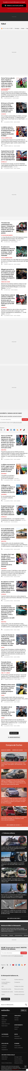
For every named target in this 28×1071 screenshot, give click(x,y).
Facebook (4, 430)
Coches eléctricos (18, 935)
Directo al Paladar (5, 1036)
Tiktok (24, 430)
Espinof (16, 1029)
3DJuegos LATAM (18, 1057)
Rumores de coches (6, 989)
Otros (2, 647)
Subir (22, 1010)
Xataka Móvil (4, 1019)
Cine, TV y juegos (5, 672)
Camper (22, 28)
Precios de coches (18, 989)
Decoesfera (4, 1047)
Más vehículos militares (13, 918)
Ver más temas (5, 999)
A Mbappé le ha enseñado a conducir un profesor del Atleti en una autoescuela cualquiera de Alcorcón (8, 489)
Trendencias (4, 1045)
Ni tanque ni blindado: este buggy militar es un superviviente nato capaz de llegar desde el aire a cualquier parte (13, 880)
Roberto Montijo (8, 145)
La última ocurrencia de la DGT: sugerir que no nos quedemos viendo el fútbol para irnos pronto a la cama (8, 468)
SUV (3, 986)
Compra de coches (14, 745)
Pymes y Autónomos (18, 1047)
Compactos (17, 982)
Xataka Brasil (4, 1058)
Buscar (26, 1004)
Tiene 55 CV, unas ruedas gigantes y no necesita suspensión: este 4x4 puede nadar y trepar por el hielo (12, 864)
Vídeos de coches (5, 281)
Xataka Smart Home (6, 1023)
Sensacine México (18, 1058)
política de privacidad (17, 422)
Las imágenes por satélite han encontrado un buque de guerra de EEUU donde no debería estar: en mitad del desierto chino (13, 912)
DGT (12, 28)
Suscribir (25, 419)
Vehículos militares (9, 833)
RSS (17, 430)
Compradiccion (5, 1049)
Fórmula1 (11, 935)
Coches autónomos (19, 991)
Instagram (11, 430)
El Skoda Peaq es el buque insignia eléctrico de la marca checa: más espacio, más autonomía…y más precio (13, 764)
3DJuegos (16, 1017)
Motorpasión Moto (18, 1038)
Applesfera (4, 1021)
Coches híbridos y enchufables (5, 89)
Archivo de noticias (15, 737)
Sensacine (16, 1027)
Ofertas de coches (17, 750)
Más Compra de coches (13, 825)
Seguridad (3, 473)
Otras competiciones (6, 137)
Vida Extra (16, 1019)
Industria (3, 449)
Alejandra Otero (8, 122)
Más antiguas (14, 733)
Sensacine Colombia (18, 1060)
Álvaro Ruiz (7, 241)
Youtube (8, 430)
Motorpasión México (18, 1062)
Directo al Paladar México (7, 1062)
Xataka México (5, 1057)
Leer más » (17, 96)
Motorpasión (17, 1036)
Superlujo (4, 161)
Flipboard (21, 430)
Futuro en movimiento (7, 235)
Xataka (3, 1017)
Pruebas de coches (19, 986)
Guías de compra (6, 750)
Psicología (17, 28)
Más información (15, 1069)
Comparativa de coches (7, 991)
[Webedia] (5, 1011)
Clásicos (3, 114)
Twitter (1, 430)
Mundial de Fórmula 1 (19, 994)
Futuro (3, 994)
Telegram (14, 430)
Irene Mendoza (8, 98)
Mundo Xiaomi (4, 1025)
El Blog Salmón (17, 1045)
